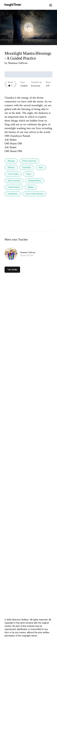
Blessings (11, 161)
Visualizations (13, 194)
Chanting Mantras (34, 181)
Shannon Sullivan (18, 62)
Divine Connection (29, 161)
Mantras (31, 187)
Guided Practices (14, 187)
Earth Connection (14, 181)
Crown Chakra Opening (34, 194)
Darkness (11, 167)
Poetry (28, 174)
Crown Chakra (13, 174)
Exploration (26, 167)
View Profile (12, 270)
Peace (41, 167)
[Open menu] (50, 5)
